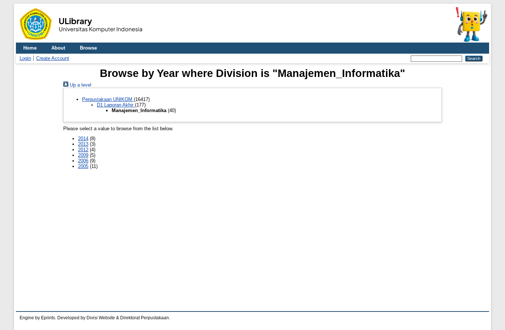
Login (25, 58)
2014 (83, 138)
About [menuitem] (58, 48)
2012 (83, 149)
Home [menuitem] (30, 48)
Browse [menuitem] (88, 48)
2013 (83, 144)
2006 (83, 161)
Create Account (52, 58)
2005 (83, 166)
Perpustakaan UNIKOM (108, 99)
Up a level (79, 85)
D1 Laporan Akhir (116, 105)
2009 (83, 155)
